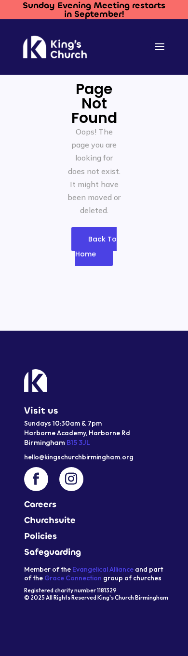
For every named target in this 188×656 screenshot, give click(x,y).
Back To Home (96, 246)
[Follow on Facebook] (36, 479)
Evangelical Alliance (103, 569)
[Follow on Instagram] (71, 479)
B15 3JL (77, 442)
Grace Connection (73, 578)
